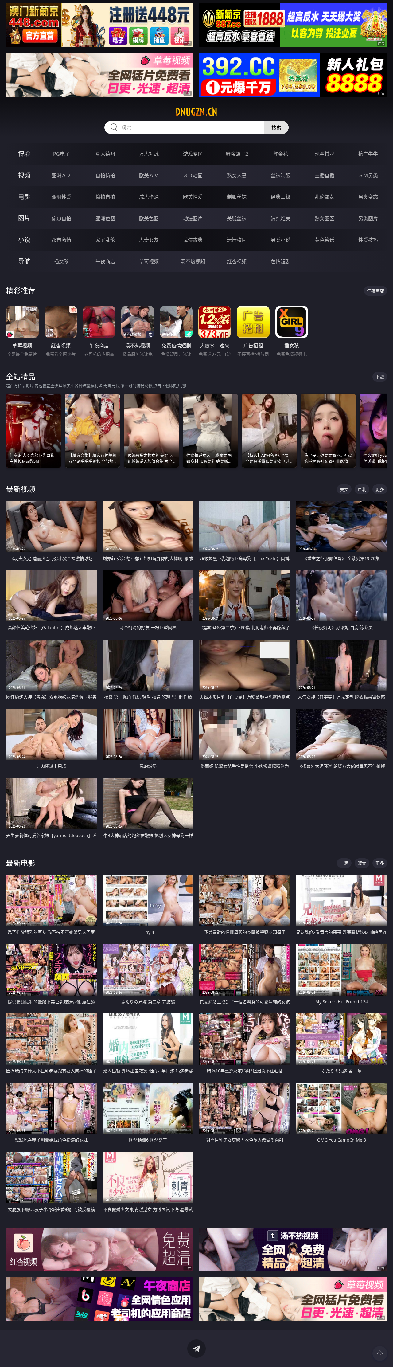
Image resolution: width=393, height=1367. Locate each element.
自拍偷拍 (105, 175)
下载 (379, 377)
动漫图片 (193, 218)
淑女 (362, 863)
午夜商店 (105, 261)
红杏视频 (237, 261)
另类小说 (280, 240)
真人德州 (105, 154)
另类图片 (368, 218)
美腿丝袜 (237, 218)
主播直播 (324, 175)
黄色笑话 (324, 240)
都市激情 (61, 240)
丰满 (344, 863)
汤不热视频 (193, 261)
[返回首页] (379, 1353)
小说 (24, 240)
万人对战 (149, 154)
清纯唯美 (280, 218)
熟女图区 (324, 218)
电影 (24, 197)
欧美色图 (149, 218)
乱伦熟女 (324, 197)
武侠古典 (193, 240)
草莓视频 (149, 261)
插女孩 (61, 261)
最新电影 (20, 863)
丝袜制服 (280, 175)
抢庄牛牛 (368, 154)
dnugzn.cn (196, 112)
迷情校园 (237, 240)
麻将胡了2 (237, 154)
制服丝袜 (237, 197)
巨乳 (362, 489)
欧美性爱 (193, 197)
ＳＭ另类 (368, 175)
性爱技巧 (368, 240)
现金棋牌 (324, 154)
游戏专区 (193, 154)
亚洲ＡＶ (61, 175)
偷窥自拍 (61, 218)
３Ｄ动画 (193, 175)
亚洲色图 (105, 218)
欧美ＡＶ (149, 175)
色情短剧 (280, 261)
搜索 (276, 127)
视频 (24, 175)
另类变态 (368, 197)
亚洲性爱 (61, 197)
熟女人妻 (237, 175)
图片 (24, 218)
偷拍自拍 (105, 197)
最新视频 (20, 489)
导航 (24, 261)
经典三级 (280, 197)
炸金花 (280, 154)
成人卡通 (149, 197)
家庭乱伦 (105, 240)
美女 (344, 489)
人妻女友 (149, 240)
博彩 (24, 154)
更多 (379, 489)
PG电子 (61, 154)
